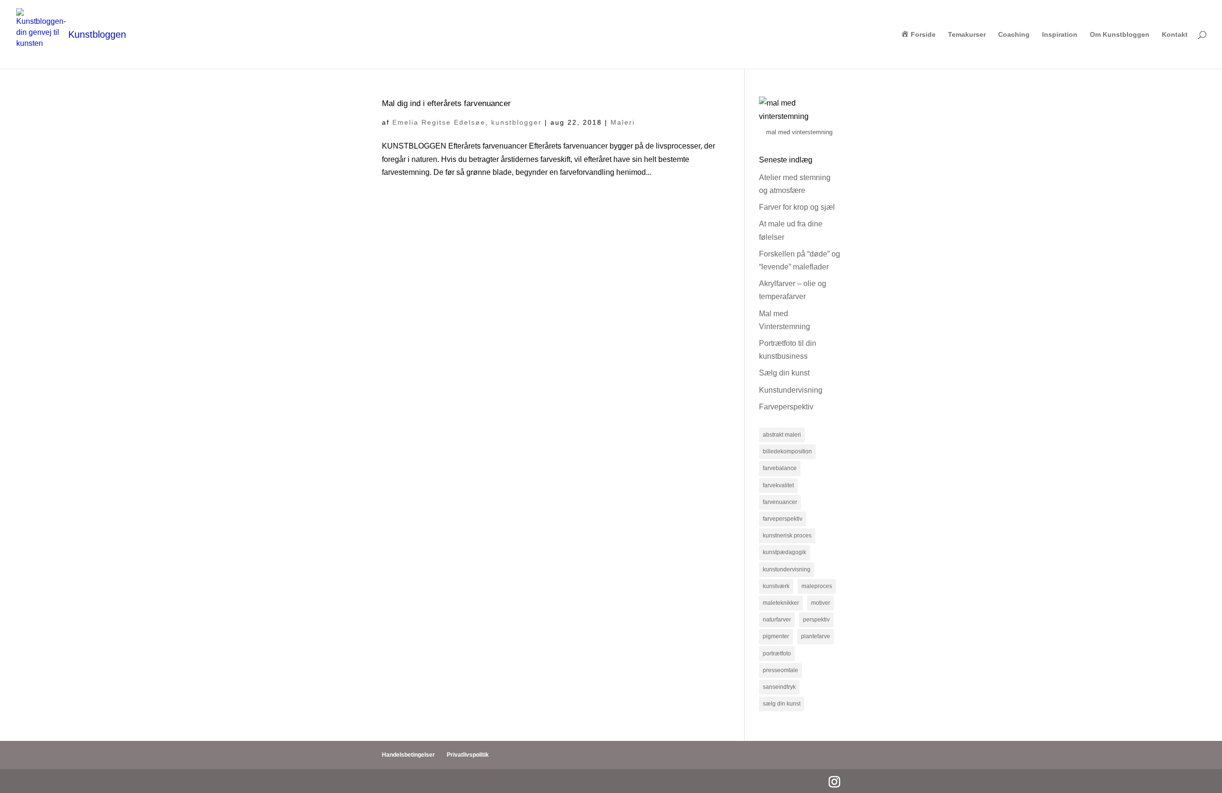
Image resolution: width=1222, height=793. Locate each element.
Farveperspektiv (786, 407)
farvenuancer (780, 502)
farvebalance (780, 468)
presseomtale (780, 670)
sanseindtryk (779, 687)
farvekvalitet (778, 485)
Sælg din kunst (784, 373)
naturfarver (777, 619)
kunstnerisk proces (787, 535)
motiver (820, 603)
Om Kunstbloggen (1119, 34)
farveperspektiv (782, 518)
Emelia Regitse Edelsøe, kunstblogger (467, 122)
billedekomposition (787, 451)
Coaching (1014, 34)
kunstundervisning (787, 569)
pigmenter (776, 636)
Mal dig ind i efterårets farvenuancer (446, 103)
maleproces (816, 586)
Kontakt (1175, 34)
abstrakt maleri (782, 434)
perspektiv (816, 619)
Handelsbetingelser (408, 754)
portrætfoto (777, 653)
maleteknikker (781, 603)
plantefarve (815, 636)
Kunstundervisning (790, 390)
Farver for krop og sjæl (797, 207)
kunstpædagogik (784, 552)
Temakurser (967, 34)
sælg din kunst (782, 703)
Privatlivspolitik (468, 754)
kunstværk (776, 586)
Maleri (623, 122)
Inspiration (1059, 34)
